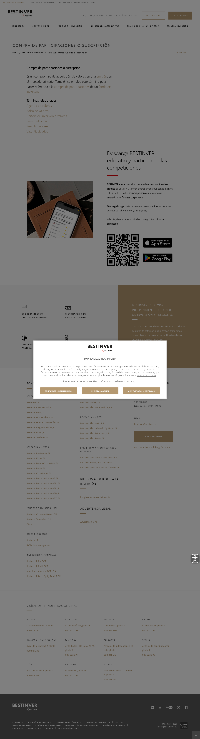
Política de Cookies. (146, 375)
